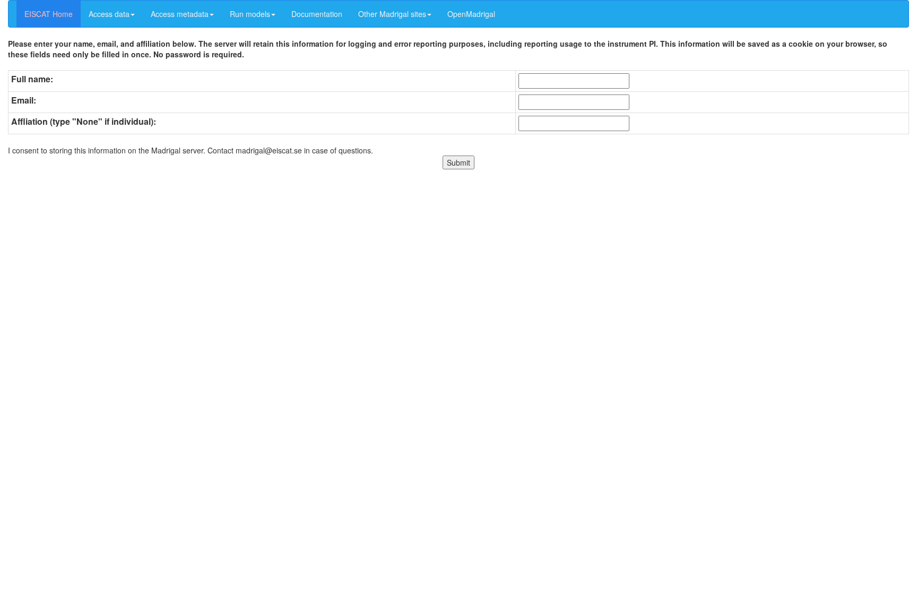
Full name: (32, 79)
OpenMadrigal (471, 13)
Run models (250, 13)
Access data (109, 13)
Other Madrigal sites (392, 13)
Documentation (316, 13)
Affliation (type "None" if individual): (83, 121)
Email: (23, 100)
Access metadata (180, 13)
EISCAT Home (48, 13)
